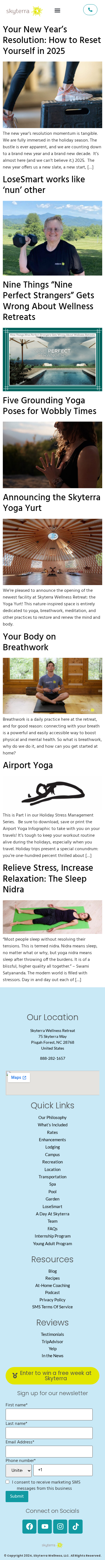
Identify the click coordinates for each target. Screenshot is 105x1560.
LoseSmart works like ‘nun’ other (44, 185)
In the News (53, 1355)
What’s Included (52, 1124)
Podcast (52, 1292)
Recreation (52, 1161)
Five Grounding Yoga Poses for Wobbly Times (49, 406)
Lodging (52, 1146)
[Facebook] (29, 1527)
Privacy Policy (52, 1299)
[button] (57, 10)
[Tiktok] (76, 1527)
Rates (52, 1132)
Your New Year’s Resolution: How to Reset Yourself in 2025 (52, 41)
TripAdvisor (52, 1341)
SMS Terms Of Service (52, 1306)
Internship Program (53, 1235)
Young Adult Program (52, 1243)
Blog (52, 1271)
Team (52, 1221)
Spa (52, 1183)
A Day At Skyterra (52, 1213)
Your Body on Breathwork (29, 642)
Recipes (52, 1278)
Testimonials (52, 1334)
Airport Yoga (28, 766)
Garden (52, 1198)
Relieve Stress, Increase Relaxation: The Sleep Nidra (48, 879)
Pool (52, 1191)
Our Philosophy (52, 1117)
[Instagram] (60, 1527)
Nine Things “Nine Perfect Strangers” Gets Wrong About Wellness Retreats (48, 301)
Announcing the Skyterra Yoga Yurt (52, 503)
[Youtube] (45, 1527)
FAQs (53, 1228)
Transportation (52, 1176)
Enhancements (52, 1139)
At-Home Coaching (52, 1285)
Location (52, 1169)
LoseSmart (52, 1206)
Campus (52, 1154)
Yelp (53, 1348)
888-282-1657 (52, 1058)
